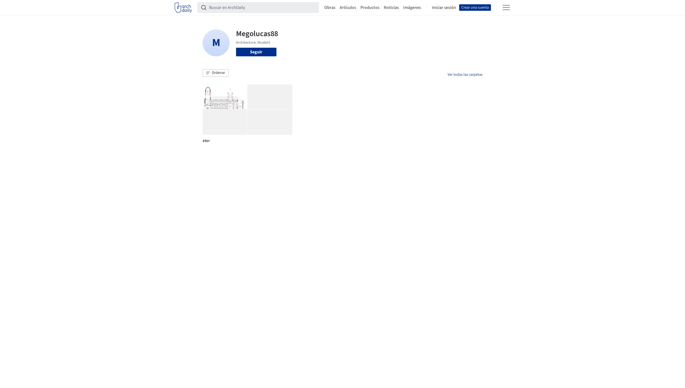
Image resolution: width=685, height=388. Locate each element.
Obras (329, 8)
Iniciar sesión (444, 8)
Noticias (391, 8)
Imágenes (412, 8)
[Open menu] (506, 7)
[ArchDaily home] (183, 7)
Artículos (348, 8)
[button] (216, 73)
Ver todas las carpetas (465, 75)
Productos (370, 8)
